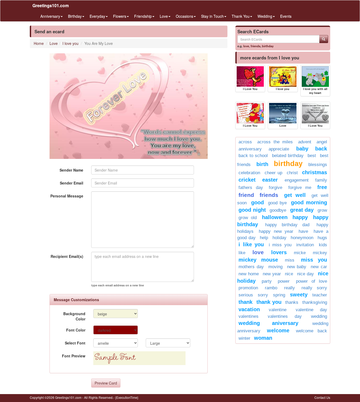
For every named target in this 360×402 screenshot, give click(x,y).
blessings (317, 164)
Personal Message (66, 195)
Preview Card (106, 383)
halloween (275, 217)
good (257, 202)
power (284, 281)
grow (322, 210)
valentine (277, 309)
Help (264, 237)
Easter (270, 180)
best (312, 155)
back (321, 149)
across (245, 141)
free (322, 187)
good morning (309, 202)
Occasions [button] (184, 16)
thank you (268, 302)
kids (323, 244)
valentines (249, 316)
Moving (275, 266)
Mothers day (251, 266)
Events (285, 16)
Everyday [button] (97, 16)
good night (252, 210)
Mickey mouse (258, 260)
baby (302, 149)
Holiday (279, 237)
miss (289, 260)
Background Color (74, 316)
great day (302, 210)
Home (39, 43)
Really (289, 287)
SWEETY (299, 294)
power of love (311, 281)
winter (244, 338)
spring (279, 294)
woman (263, 338)
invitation (305, 244)
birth (262, 164)
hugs (322, 237)
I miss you (280, 244)
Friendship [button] (143, 16)
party (267, 281)
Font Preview (73, 355)
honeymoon (302, 237)
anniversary (250, 149)
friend (246, 195)
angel (322, 141)
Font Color (75, 330)
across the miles (275, 141)
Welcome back (311, 330)
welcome (278, 330)
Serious (246, 294)
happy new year (276, 231)
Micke (300, 252)
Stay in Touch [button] (212, 16)
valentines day (285, 316)
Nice (289, 273)
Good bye (277, 202)
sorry (263, 294)
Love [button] (164, 16)
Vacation (249, 309)
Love (54, 43)
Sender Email (71, 183)
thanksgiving (314, 302)
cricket (247, 180)
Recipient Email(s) (67, 256)
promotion (248, 287)
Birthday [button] (75, 16)
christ (292, 172)
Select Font (75, 343)
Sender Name (71, 170)
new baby (297, 266)
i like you (251, 244)
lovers (279, 252)
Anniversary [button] (50, 16)
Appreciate (279, 149)
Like (242, 252)
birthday (268, 46)
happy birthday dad (287, 224)
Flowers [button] (119, 16)
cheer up (274, 172)
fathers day (251, 187)
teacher (319, 294)
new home (249, 273)
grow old (248, 217)
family (321, 180)
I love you (70, 43)
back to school (253, 155)
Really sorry (314, 287)
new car (319, 266)
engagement (297, 180)
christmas (314, 172)
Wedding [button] (264, 16)
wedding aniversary (268, 323)
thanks (291, 302)
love (246, 46)
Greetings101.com (50, 5)
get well (295, 195)
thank (245, 302)
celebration (249, 172)
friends (255, 46)
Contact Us (322, 397)
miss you (314, 260)
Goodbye (278, 210)
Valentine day (311, 309)
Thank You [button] (241, 16)
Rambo (271, 287)
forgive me (300, 187)
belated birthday (288, 155)
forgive (275, 187)
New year (272, 273)
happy (300, 217)
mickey (320, 252)
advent (304, 141)
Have (303, 231)
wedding (319, 316)
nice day (305, 273)
